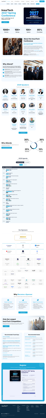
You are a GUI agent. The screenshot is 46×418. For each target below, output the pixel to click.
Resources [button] (32, 1)
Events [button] (12, 1)
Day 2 (25, 164)
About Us (41, 405)
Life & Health (27, 162)
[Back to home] (4, 1)
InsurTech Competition (37, 50)
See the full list (5, 358)
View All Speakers (23, 132)
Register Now (5, 22)
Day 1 (21, 164)
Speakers (18, 411)
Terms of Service (42, 413)
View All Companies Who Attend (7, 147)
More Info (34, 341)
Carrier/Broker (23, 405)
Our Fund (32, 406)
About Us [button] (36, 1)
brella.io (38, 54)
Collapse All (41, 167)
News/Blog (37, 406)
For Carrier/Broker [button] (17, 1)
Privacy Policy (36, 413)
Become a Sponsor (23, 312)
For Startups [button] (22, 1)
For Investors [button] (27, 1)
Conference (8, 1)
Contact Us (42, 1)
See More (6, 326)
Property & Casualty (20, 162)
